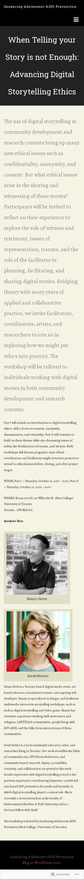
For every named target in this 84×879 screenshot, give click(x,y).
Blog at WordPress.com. (42, 862)
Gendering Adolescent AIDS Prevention (40, 6)
